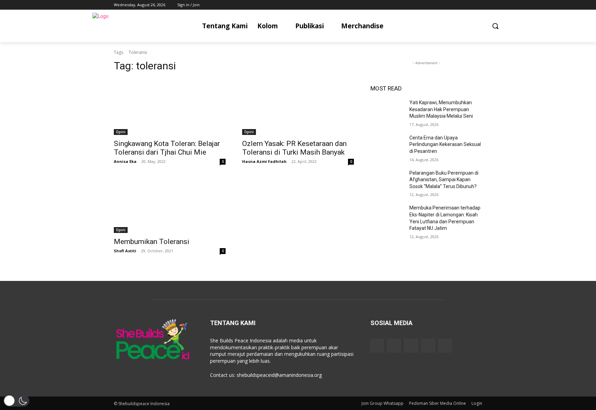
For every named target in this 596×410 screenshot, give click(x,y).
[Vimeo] (469, 5)
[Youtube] (478, 5)
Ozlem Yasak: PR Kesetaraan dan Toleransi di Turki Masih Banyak (294, 147)
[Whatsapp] (445, 345)
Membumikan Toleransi (151, 241)
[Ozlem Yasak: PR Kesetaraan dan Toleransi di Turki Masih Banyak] (298, 107)
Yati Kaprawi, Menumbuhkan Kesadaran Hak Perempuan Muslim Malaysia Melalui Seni (441, 109)
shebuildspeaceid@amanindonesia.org (279, 375)
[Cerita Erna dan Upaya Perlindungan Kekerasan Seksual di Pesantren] (387, 146)
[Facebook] (440, 5)
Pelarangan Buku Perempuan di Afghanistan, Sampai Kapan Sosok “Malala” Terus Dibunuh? (443, 179)
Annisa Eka (125, 161)
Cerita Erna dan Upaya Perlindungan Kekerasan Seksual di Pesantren (445, 144)
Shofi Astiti (125, 250)
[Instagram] (450, 5)
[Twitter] (459, 5)
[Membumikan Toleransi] (170, 205)
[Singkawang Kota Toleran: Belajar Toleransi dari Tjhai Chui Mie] (170, 107)
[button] (495, 26)
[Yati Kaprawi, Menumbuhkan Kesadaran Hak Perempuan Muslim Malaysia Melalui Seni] (387, 111)
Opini (121, 131)
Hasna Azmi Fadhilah (264, 161)
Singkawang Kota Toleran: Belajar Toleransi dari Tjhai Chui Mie (167, 147)
